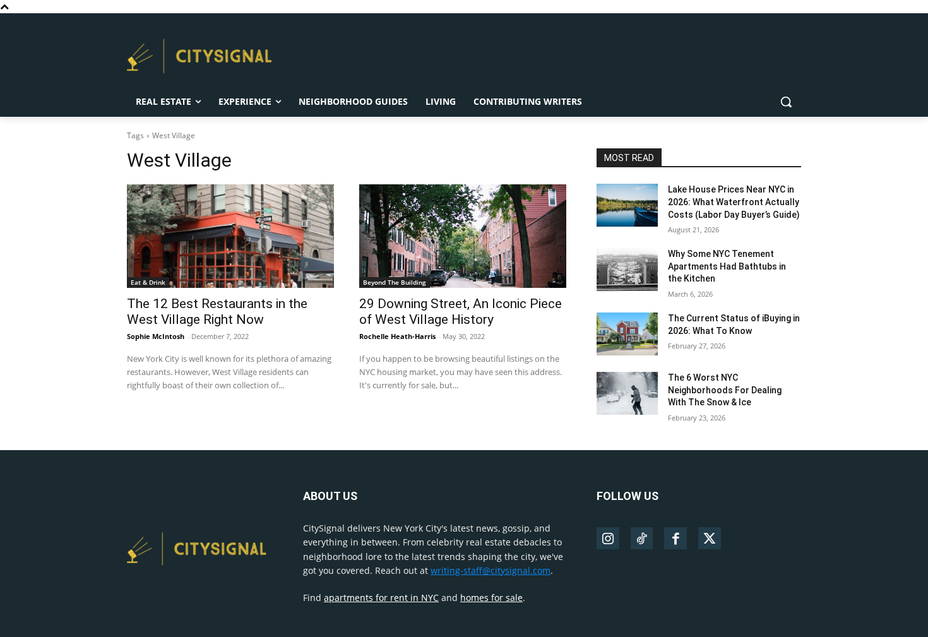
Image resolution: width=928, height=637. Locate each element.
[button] (786, 101)
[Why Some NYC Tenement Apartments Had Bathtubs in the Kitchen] (627, 269)
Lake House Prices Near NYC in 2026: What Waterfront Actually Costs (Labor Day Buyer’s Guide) (734, 201)
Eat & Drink (148, 282)
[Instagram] (608, 538)
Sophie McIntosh (155, 336)
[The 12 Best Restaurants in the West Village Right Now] (230, 236)
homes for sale (491, 598)
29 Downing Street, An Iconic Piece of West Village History (460, 311)
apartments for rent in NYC (381, 598)
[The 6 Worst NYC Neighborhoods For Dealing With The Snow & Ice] (627, 393)
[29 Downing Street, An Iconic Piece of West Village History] (462, 236)
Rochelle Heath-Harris (397, 336)
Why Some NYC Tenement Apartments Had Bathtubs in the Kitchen (727, 266)
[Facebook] (675, 538)
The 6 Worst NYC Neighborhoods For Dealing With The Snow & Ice (725, 389)
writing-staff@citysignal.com (490, 570)
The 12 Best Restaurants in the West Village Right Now (217, 311)
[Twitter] (709, 538)
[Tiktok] (642, 538)
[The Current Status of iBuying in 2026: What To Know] (627, 334)
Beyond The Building (394, 282)
